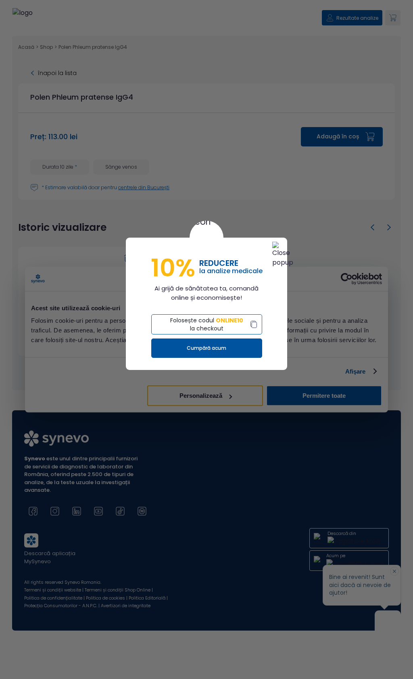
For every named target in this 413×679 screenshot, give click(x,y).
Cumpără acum (206, 348)
